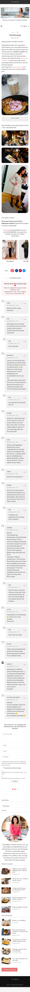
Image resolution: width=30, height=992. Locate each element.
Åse (9, 341)
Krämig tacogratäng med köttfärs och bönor (19, 898)
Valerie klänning (17, 67)
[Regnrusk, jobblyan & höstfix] (6, 909)
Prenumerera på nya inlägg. (12, 768)
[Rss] (26, 26)
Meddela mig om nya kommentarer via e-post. (14, 773)
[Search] (28, 26)
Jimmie (9, 485)
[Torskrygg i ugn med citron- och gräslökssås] (6, 951)
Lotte (9, 609)
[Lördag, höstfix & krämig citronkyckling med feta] (6, 890)
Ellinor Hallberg (13, 697)
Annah (9, 664)
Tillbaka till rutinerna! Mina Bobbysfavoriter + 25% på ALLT (19, 870)
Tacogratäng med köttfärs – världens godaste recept (20, 940)
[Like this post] (12, 270)
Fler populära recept (9, 969)
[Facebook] (12, 979)
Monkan (10, 355)
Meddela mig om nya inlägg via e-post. (13, 778)
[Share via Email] (24, 270)
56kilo (14, 844)
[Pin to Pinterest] (20, 270)
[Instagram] (13, 2)
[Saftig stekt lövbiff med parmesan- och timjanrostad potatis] (6, 932)
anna (9, 471)
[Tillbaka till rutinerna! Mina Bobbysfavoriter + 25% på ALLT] (6, 871)
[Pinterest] (24, 26)
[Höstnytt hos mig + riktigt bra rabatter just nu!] (6, 881)
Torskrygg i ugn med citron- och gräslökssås (19, 950)
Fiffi (8, 440)
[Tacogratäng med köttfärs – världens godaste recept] (6, 942)
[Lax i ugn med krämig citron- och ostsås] (6, 961)
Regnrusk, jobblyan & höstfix (19, 907)
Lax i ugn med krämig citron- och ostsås (20, 959)
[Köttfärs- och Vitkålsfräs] (6, 923)
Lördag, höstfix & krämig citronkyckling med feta (19, 889)
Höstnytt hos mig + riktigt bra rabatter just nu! (20, 879)
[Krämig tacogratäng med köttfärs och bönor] (6, 900)
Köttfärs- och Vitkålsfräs (19, 920)
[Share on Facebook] (16, 270)
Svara (24, 303)
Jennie (9, 413)
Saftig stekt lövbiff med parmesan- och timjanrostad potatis (19, 931)
